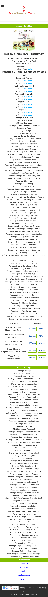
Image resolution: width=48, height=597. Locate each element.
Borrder (24, 579)
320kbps (42, 329)
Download (28, 80)
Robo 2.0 (24, 563)
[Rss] (24, 591)
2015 (30, 69)
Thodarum (24, 567)
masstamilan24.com (29, 594)
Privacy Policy (41, 588)
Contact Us (30, 588)
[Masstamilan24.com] (24, 10)
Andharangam (24, 575)
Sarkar (24, 571)
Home (21, 588)
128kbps (32, 329)
